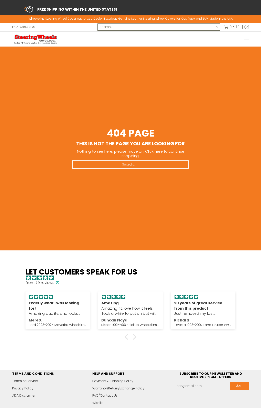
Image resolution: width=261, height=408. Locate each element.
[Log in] (247, 27)
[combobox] (156, 27)
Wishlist (98, 402)
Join (239, 385)
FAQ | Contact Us (23, 27)
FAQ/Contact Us (104, 395)
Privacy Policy (22, 388)
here (159, 151)
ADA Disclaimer (23, 395)
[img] (132, 278)
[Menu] (246, 39)
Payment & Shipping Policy (112, 381)
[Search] (217, 27)
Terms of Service (25, 381)
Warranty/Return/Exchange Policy (118, 388)
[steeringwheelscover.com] (35, 39)
